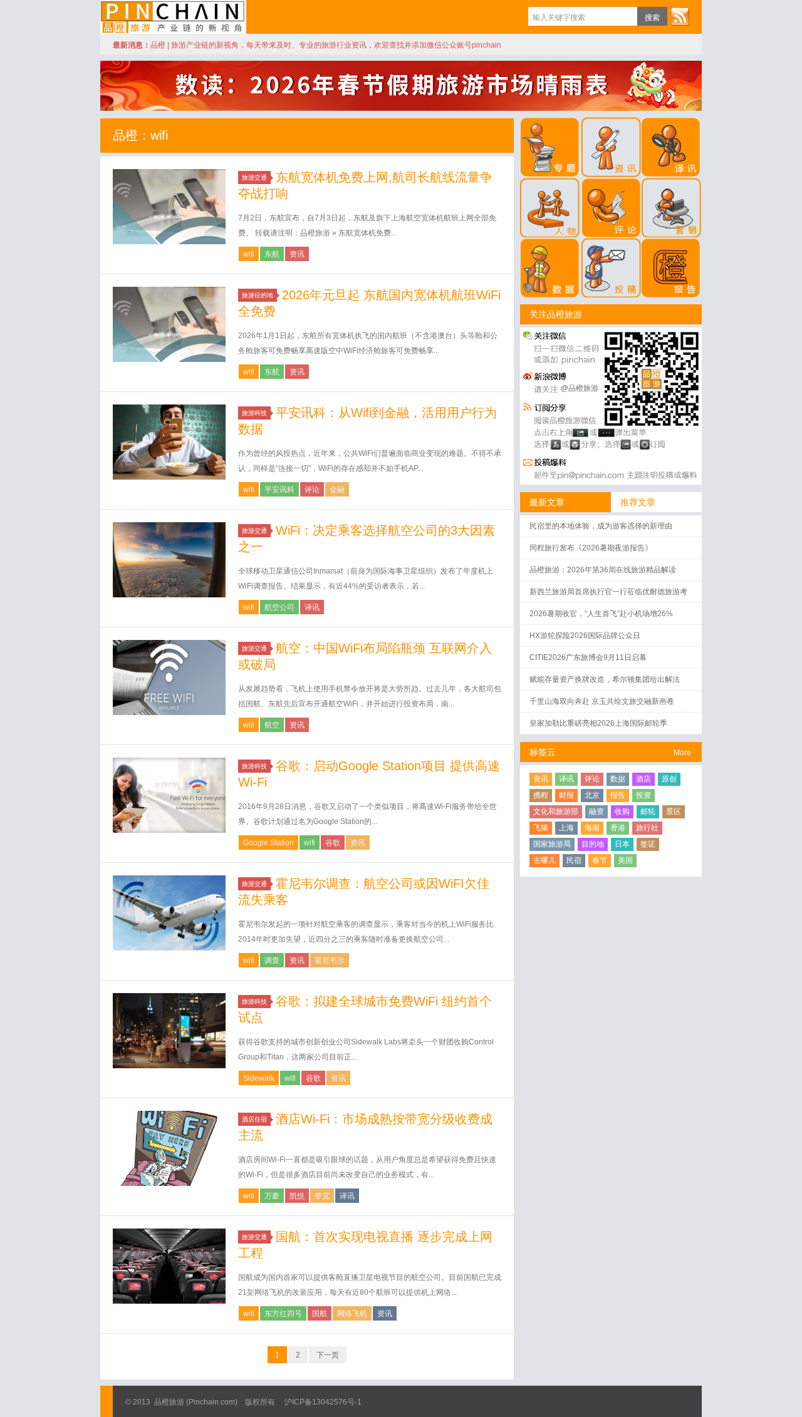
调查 (271, 960)
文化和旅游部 (555, 811)
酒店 (643, 779)
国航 (319, 1313)
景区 (673, 811)
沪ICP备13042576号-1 (323, 1402)
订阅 (679, 16)
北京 (592, 795)
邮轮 (647, 811)
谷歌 (332, 842)
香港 (617, 827)
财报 (566, 795)
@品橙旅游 (579, 388)
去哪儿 (544, 860)
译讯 (312, 607)
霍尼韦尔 (330, 960)
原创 (669, 779)
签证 (647, 844)
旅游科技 (254, 413)
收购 (622, 811)
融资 (596, 811)
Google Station (268, 842)
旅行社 (647, 827)
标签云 (542, 752)
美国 (625, 860)
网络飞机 (352, 1313)
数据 (617, 779)
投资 (643, 795)
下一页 (327, 1355)
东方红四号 (283, 1313)
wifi (248, 254)
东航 (271, 254)
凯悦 (297, 1196)
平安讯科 (279, 489)
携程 (540, 795)
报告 (617, 795)
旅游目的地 (257, 295)
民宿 (573, 860)
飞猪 (540, 827)
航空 (271, 725)
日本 (622, 844)
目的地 (592, 844)
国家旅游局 (552, 844)
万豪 (271, 1196)
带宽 (322, 1196)
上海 (566, 827)
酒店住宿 (254, 1119)
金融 (337, 489)
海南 (592, 827)
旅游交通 (254, 177)
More (682, 752)
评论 (312, 489)
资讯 (297, 254)
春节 (599, 860)
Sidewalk (258, 1078)
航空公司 (279, 607)
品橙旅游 (173, 17)
